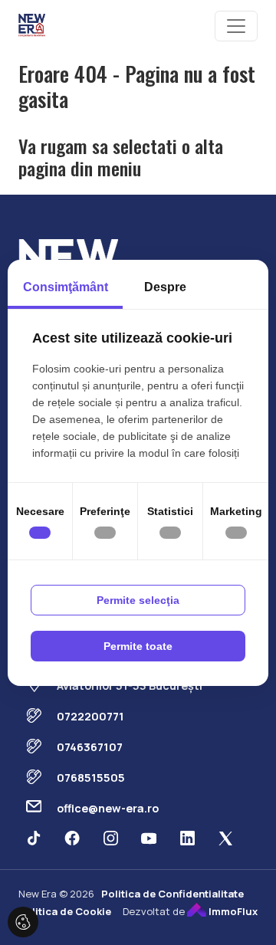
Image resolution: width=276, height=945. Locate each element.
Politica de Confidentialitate (172, 894)
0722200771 (90, 716)
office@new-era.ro (108, 808)
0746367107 (90, 747)
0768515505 (91, 777)
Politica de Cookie (64, 911)
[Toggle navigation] (236, 26)
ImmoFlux (232, 911)
